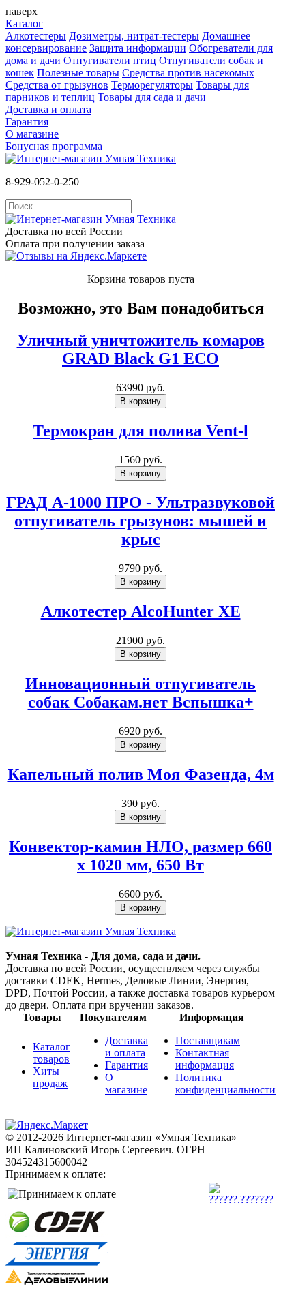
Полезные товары (78, 72)
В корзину (140, 401)
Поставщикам (207, 1040)
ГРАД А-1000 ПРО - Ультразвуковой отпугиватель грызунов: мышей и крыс (140, 520)
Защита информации (137, 48)
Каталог (24, 23)
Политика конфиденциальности (225, 1083)
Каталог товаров (51, 1053)
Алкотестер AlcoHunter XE (141, 611)
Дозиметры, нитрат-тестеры (134, 36)
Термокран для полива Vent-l (140, 431)
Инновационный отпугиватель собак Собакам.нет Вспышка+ (140, 693)
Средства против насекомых (188, 72)
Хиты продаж (50, 1077)
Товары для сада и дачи (152, 97)
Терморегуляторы (152, 85)
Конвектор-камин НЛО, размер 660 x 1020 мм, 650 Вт (140, 856)
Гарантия (26, 121)
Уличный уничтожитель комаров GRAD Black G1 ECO (141, 349)
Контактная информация (204, 1059)
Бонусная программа (53, 146)
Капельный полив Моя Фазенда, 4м (141, 774)
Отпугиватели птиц (109, 60)
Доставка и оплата (48, 109)
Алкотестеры (35, 36)
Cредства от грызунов (56, 85)
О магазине (32, 134)
